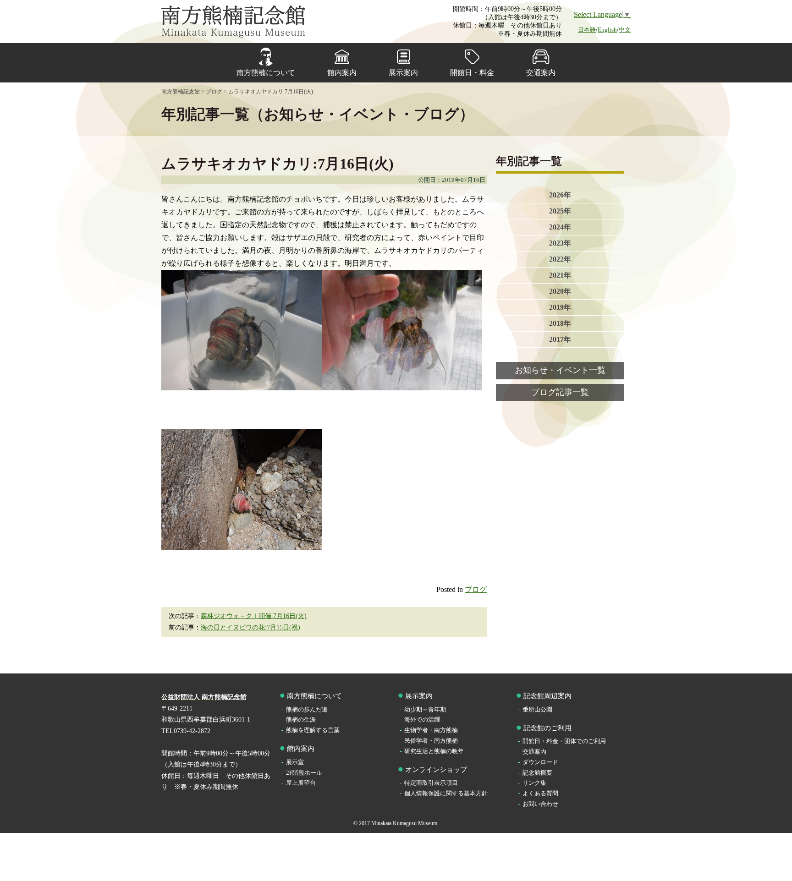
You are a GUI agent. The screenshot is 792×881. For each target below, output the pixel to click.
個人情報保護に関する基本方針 (446, 793)
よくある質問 (540, 793)
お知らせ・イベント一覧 (560, 370)
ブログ (476, 589)
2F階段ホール (304, 772)
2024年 (560, 227)
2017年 (560, 339)
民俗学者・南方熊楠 (431, 740)
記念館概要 (537, 772)
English (607, 29)
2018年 (560, 323)
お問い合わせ (540, 803)
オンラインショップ (436, 769)
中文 (625, 29)
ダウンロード (540, 762)
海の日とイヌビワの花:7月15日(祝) (250, 627)
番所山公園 (537, 709)
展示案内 (403, 73)
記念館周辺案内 (547, 696)
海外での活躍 (422, 719)
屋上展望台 (301, 782)
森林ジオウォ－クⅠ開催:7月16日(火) (254, 616)
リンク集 (534, 782)
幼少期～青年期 (425, 709)
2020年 (560, 291)
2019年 (560, 307)
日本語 (587, 29)
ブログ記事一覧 (560, 392)
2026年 (560, 195)
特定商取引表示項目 (431, 782)
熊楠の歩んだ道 (307, 709)
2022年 (560, 259)
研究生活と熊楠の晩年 (434, 751)
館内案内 (342, 73)
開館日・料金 (472, 73)
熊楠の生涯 (301, 719)
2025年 (560, 211)
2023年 (560, 243)
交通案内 (541, 73)
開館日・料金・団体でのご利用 (564, 741)
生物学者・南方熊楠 (431, 730)
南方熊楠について (265, 73)
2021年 (560, 275)
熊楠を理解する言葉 (313, 730)
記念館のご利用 (547, 728)
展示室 (295, 762)
